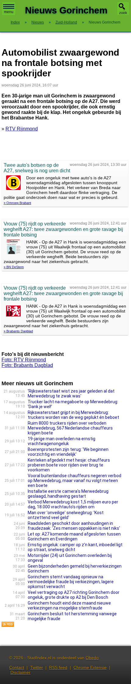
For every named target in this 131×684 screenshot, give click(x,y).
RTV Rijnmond (21, 128)
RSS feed (58, 667)
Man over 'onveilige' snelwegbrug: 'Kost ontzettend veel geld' (66, 515)
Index (15, 22)
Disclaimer (20, 672)
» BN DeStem (14, 267)
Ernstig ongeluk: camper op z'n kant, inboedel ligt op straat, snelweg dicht (75, 547)
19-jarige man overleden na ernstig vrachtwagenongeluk (61, 441)
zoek (123, 13)
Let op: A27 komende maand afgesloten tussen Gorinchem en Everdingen (74, 536)
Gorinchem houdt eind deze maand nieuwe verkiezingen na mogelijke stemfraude (69, 605)
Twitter (36, 667)
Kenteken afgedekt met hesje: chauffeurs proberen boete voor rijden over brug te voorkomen (69, 465)
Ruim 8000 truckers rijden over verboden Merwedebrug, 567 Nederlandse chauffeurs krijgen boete (70, 428)
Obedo (92, 657)
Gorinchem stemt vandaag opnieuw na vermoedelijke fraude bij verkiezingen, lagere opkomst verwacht (71, 581)
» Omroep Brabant (17, 203)
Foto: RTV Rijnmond (24, 359)
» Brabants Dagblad (18, 331)
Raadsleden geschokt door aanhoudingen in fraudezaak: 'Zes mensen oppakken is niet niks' (74, 526)
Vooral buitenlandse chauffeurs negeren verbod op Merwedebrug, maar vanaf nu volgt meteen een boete (74, 480)
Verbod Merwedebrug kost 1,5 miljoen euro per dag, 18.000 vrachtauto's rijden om (73, 504)
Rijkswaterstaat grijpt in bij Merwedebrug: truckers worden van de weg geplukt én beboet (73, 415)
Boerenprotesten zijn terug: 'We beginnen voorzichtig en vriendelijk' (68, 452)
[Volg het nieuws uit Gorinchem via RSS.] (8, 625)
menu (8, 12)
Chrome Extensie (90, 667)
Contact (16, 667)
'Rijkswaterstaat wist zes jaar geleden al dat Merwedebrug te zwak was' (71, 393)
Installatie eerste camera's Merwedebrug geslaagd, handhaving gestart (68, 494)
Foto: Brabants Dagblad (27, 365)
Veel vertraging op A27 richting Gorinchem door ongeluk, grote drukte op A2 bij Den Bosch (73, 595)
